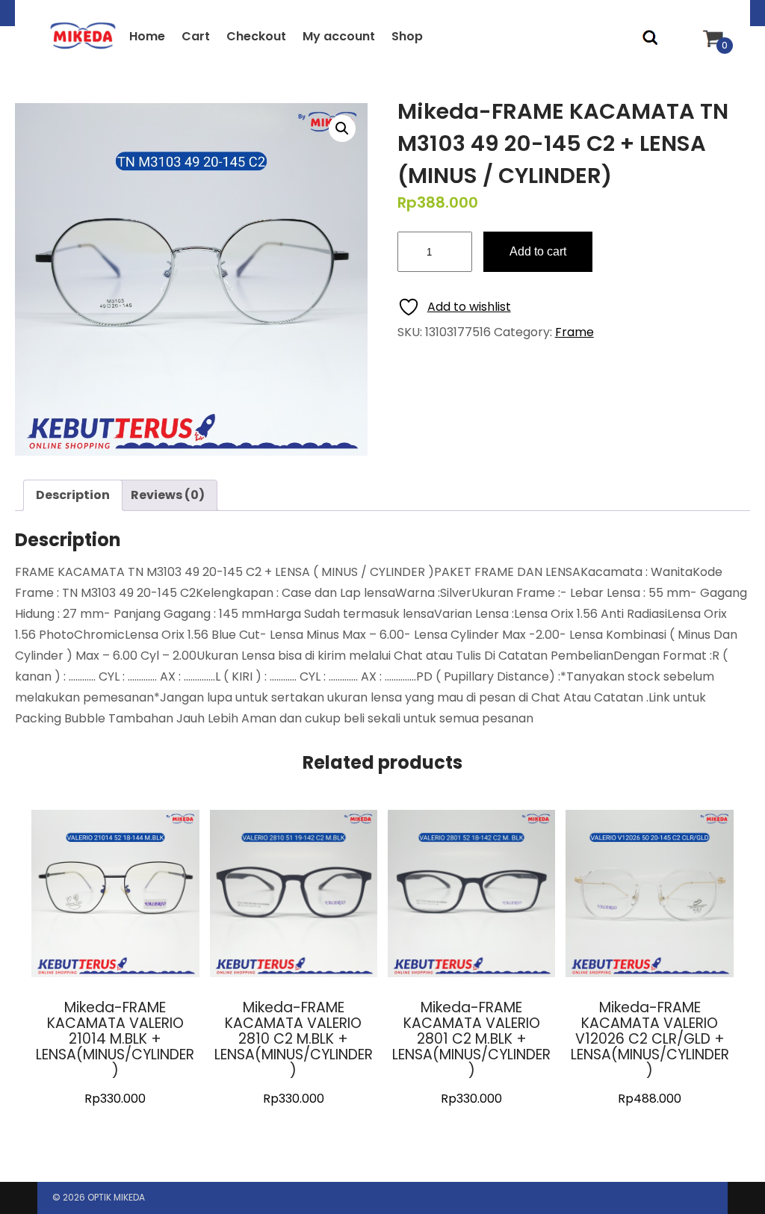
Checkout (256, 36)
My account (339, 36)
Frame (574, 332)
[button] (342, 128)
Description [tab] (73, 495)
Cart (196, 36)
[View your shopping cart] (711, 24)
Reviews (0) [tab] (168, 495)
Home (147, 36)
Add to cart (538, 251)
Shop (407, 36)
